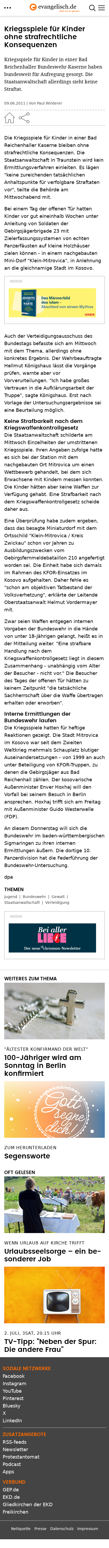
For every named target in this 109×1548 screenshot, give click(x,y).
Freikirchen (15, 1512)
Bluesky (12, 1406)
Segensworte (27, 1156)
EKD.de (11, 1497)
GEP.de (11, 1489)
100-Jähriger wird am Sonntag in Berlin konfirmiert (42, 1065)
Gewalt (58, 897)
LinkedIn (12, 1420)
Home (9, 117)
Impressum (87, 1529)
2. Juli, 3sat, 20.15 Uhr (32, 1333)
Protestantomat (21, 1457)
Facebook (14, 1376)
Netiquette (21, 1529)
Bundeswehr (34, 897)
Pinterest (13, 1398)
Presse (40, 1529)
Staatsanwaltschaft (22, 902)
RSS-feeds (14, 1442)
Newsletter (15, 1449)
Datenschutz (62, 1529)
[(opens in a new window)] (52, 302)
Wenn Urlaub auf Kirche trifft (44, 1242)
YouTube (12, 1391)
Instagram (14, 1383)
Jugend (10, 897)
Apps (8, 1471)
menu (7, 7)
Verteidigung (57, 902)
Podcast (12, 1464)
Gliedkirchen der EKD (28, 1504)
